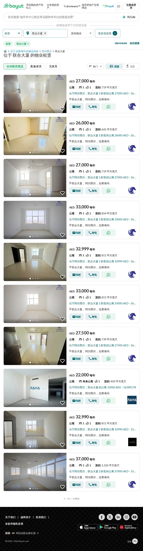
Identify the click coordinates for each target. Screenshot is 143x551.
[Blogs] (108, 6)
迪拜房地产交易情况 (90, 6)
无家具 (53, 66)
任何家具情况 (14, 66)
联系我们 (41, 517)
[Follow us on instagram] (126, 517)
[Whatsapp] (108, 106)
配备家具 (36, 66)
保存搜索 (135, 43)
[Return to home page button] (13, 6)
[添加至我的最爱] (62, 109)
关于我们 (10, 517)
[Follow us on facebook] (102, 517)
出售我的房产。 (53, 6)
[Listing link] (71, 94)
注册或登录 (131, 6)
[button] (12, 33)
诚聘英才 (26, 517)
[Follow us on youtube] (134, 517)
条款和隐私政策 (14, 523)
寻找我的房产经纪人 (34, 6)
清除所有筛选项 (121, 43)
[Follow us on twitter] (110, 517)
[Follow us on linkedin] (118, 517)
